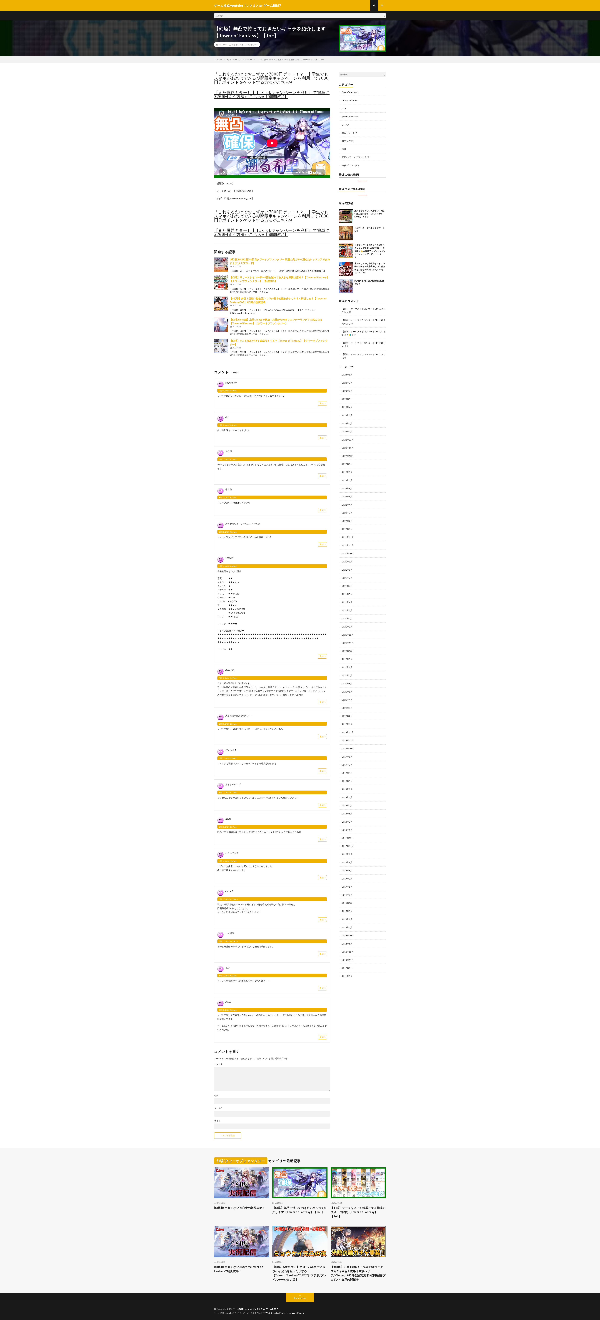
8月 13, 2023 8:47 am (228, 861)
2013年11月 (348, 960)
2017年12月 (348, 838)
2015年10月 (348, 903)
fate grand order (350, 100)
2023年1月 (347, 431)
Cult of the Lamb (350, 92)
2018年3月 (347, 821)
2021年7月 (347, 578)
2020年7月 (347, 675)
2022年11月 (348, 447)
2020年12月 (348, 634)
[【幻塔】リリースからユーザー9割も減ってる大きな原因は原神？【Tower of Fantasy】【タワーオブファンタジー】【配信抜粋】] (221, 282)
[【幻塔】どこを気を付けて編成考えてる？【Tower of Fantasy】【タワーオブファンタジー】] (221, 346)
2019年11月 (348, 740)
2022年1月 (347, 529)
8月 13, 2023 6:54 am (228, 758)
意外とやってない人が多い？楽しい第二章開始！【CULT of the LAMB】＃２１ (369, 213)
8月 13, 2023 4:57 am (228, 678)
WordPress (298, 1313)
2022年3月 (347, 512)
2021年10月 (348, 553)
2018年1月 (347, 830)
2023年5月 (347, 399)
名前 (217, 1095)
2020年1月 (347, 724)
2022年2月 (347, 521)
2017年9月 (347, 854)
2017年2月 (347, 878)
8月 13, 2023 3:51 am (228, 497)
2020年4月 (347, 699)
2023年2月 (347, 423)
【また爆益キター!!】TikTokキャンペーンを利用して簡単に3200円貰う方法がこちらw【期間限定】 (272, 94)
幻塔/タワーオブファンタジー (244, 44)
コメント (218, 1064)
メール (218, 1108)
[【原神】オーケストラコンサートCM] (346, 233)
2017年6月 (347, 862)
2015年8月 (347, 919)
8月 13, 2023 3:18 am (228, 459)
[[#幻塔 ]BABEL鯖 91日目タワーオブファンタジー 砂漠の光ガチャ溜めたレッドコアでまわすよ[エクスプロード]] (221, 264)
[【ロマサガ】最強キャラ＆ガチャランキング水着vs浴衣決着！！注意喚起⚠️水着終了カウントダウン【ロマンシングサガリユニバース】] (346, 251)
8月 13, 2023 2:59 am (228, 391)
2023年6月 (347, 391)
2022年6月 (347, 488)
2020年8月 (347, 667)
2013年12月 (348, 951)
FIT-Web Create (269, 1313)
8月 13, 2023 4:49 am (228, 566)
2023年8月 (347, 374)
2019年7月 (347, 764)
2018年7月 (347, 805)
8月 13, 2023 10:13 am (228, 899)
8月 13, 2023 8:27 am (228, 827)
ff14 (344, 108)
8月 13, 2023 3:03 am (228, 425)
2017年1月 (347, 886)
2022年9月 (347, 464)
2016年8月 (347, 895)
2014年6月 (347, 943)
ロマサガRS (347, 141)
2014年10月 (348, 935)
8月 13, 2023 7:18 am (228, 792)
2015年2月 (347, 927)
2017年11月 (348, 846)
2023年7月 (347, 382)
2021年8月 (347, 569)
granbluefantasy (350, 116)
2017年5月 (347, 870)
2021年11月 (348, 545)
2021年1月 (347, 626)
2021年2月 (347, 618)
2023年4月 (347, 407)
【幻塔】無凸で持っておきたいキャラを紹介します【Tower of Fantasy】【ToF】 (299, 1210)
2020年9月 (347, 659)
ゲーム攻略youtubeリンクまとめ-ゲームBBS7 (255, 1309)
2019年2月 (347, 789)
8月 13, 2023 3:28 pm (228, 975)
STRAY (345, 124)
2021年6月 (347, 586)
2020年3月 (347, 708)
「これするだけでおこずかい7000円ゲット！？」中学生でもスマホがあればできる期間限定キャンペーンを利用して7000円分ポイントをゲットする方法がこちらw (271, 78)
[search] (383, 15)
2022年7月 (347, 480)
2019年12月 (348, 732)
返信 (322, 403)
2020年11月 (348, 643)
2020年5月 (347, 691)
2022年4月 (347, 504)
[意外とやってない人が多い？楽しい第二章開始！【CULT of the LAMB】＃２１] (346, 216)
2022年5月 (347, 496)
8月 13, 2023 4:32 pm (228, 1010)
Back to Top (300, 1298)
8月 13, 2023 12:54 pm (228, 941)
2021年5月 (347, 594)
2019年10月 (348, 748)
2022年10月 (348, 456)
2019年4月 (347, 773)
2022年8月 (347, 472)
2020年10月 (348, 651)
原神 (344, 149)
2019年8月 (347, 756)
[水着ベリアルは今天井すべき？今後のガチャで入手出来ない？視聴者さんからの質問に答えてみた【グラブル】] (346, 269)
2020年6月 (347, 683)
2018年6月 (347, 813)
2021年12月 (348, 537)
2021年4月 (347, 602)
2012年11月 (348, 968)
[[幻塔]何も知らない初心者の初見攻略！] (346, 286)
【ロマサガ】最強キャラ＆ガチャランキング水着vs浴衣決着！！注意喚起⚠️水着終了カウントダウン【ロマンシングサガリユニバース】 (369, 251)
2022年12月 (348, 439)
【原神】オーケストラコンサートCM (360, 308)
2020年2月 (347, 716)
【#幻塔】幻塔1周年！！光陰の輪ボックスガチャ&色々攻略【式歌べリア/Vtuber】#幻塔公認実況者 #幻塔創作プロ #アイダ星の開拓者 (358, 1273)
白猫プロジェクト (350, 165)
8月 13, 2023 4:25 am (228, 532)
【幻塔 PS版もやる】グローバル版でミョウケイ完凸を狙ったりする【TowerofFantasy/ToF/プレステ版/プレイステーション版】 (299, 1273)
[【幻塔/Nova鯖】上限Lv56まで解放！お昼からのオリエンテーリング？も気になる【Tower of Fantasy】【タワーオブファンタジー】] (221, 325)
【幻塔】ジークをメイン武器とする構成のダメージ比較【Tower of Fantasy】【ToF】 (358, 1212)
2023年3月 (347, 415)
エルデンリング (349, 132)
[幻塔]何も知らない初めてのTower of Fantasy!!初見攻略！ (238, 1269)
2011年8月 (347, 976)
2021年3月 (347, 610)
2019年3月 (347, 781)
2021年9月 (347, 561)
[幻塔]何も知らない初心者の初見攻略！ (239, 1207)
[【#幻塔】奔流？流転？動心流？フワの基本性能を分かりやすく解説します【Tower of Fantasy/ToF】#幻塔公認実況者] (221, 304)
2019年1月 (347, 797)
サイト (217, 1121)
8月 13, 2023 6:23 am (228, 724)
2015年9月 (347, 911)
